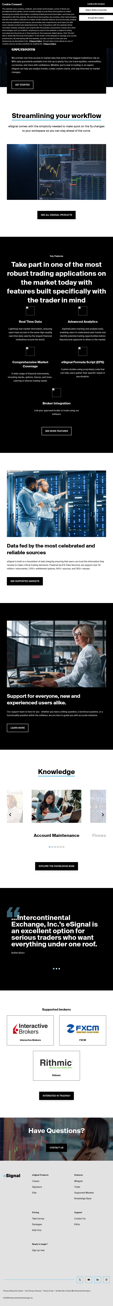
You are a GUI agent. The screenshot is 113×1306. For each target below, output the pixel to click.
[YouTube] (88, 1279)
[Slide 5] (60, 847)
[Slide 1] (49, 847)
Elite (34, 1192)
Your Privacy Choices (33, 1291)
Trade (77, 1186)
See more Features (56, 431)
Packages (37, 1224)
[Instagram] (106, 1279)
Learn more (17, 727)
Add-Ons (36, 1230)
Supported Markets (84, 1192)
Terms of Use (48, 1291)
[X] (80, 1279)
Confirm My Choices (96, 4)
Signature (37, 1186)
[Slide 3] (55, 847)
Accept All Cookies (96, 18)
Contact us (56, 1147)
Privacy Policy (35, 41)
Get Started (22, 84)
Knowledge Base (82, 1198)
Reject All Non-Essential (96, 10)
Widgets (78, 1181)
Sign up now (38, 1250)
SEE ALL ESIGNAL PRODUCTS (56, 214)
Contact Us (80, 1218)
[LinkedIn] (97, 1279)
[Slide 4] (58, 847)
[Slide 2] (52, 847)
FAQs (77, 1224)
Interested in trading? (56, 1095)
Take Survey (38, 1218)
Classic (36, 1181)
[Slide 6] (63, 847)
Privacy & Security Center (13, 1291)
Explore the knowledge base (56, 866)
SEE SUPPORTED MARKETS (24, 581)
